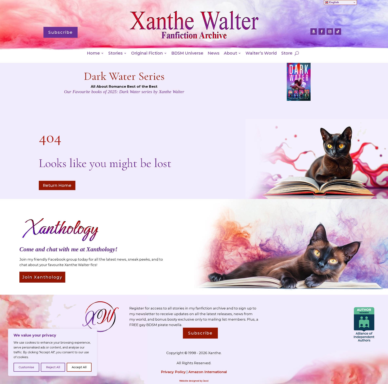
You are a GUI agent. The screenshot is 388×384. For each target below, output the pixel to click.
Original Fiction (147, 54)
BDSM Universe (187, 54)
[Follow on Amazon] (313, 31)
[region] (52, 352)
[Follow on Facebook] (321, 31)
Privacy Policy (173, 372)
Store (286, 54)
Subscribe (60, 32)
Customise (26, 367)
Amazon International (207, 372)
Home (93, 54)
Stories (115, 54)
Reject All (53, 367)
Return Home (57, 185)
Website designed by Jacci (194, 381)
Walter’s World (261, 54)
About (230, 54)
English (333, 2)
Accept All (79, 367)
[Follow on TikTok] (338, 31)
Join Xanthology (42, 277)
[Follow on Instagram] (330, 31)
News (213, 54)
